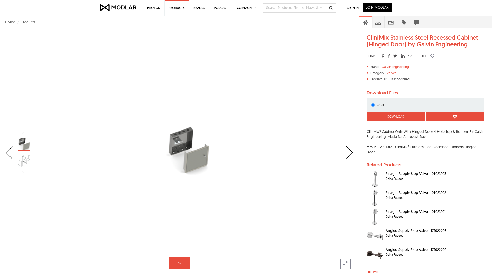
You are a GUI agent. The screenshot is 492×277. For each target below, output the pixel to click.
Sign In (353, 8)
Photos (153, 8)
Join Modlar (377, 7)
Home (10, 22)
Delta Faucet (394, 179)
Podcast (221, 8)
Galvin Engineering (395, 67)
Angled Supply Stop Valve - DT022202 (416, 249)
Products (28, 22)
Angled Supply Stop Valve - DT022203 (416, 230)
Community (246, 8)
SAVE (179, 263)
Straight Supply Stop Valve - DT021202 (416, 192)
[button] (432, 56)
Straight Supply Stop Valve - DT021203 (416, 173)
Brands (199, 8)
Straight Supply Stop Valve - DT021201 (416, 211)
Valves (391, 73)
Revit (380, 105)
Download (395, 116)
